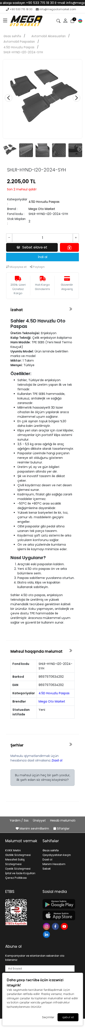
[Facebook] (55, 926)
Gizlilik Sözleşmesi (18, 855)
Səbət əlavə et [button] (34, 247)
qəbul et (68, 1017)
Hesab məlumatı (62, 820)
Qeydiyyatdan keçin (56, 855)
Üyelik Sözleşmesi (18, 869)
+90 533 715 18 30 (21, 9)
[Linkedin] (46, 934)
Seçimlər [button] (48, 1017)
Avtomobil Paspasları (19, 41)
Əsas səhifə (12, 36)
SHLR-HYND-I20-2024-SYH (23, 52)
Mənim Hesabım (53, 864)
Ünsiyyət (40, 820)
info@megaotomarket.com (57, 9)
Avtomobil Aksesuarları (48, 36)
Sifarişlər (63, 828)
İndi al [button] (42, 257)
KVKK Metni (13, 850)
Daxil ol (57, 760)
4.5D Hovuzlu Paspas (18, 47)
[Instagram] (46, 926)
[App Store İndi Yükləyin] (58, 915)
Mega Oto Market (42, 209)
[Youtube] (64, 926)
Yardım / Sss (19, 820)
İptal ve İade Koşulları (20, 873)
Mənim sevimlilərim (34, 828)
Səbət (46, 869)
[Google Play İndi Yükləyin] (58, 904)
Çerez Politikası (16, 878)
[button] (5, 20)
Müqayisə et (18, 267)
